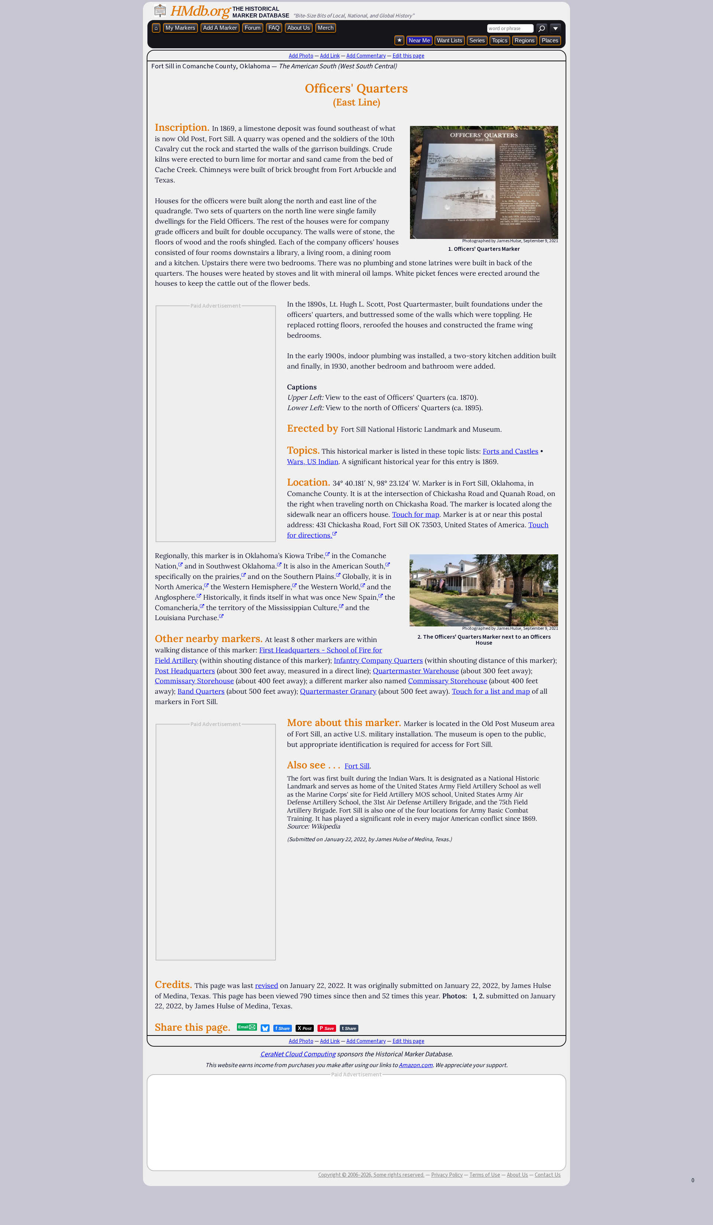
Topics (500, 40)
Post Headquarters (185, 670)
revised (266, 985)
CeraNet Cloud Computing (297, 1054)
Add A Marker (220, 28)
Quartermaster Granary (338, 691)
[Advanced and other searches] (555, 28)
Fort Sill (357, 765)
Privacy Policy (447, 1175)
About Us (298, 28)
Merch (325, 28)
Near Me (419, 40)
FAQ (274, 28)
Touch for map (415, 514)
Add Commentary (366, 55)
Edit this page (408, 55)
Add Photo (301, 55)
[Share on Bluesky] (265, 1028)
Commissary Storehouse (194, 680)
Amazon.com (416, 1065)
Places (550, 40)
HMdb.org (199, 10)
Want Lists (449, 40)
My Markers (180, 28)
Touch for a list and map (491, 691)
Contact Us (548, 1175)
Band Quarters (201, 691)
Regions (525, 40)
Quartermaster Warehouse (416, 670)
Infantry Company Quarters (378, 660)
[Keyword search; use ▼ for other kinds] (541, 28)
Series (477, 40)
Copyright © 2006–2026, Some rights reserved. (371, 1175)
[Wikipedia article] (327, 555)
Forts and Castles (510, 451)
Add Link (330, 55)
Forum (253, 28)
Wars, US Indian (312, 461)
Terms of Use (484, 1175)
